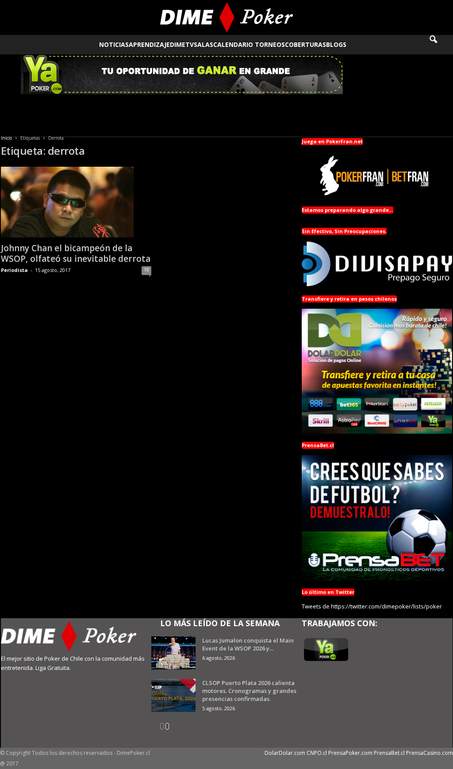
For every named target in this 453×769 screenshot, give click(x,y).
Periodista (14, 270)
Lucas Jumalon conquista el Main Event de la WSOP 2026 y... (248, 644)
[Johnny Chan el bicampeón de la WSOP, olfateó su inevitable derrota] (76, 202)
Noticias (114, 44)
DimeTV (182, 44)
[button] (439, 44)
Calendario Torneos (249, 44)
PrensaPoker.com (350, 753)
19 (146, 269)
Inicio (6, 138)
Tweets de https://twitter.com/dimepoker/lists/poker (372, 606)
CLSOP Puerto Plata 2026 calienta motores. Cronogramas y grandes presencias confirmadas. (249, 691)
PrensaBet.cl (389, 753)
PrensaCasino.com (429, 753)
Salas (203, 44)
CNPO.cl (317, 753)
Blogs (336, 44)
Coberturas (305, 44)
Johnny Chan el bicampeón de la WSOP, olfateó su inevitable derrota (75, 253)
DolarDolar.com (285, 753)
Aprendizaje (149, 44)
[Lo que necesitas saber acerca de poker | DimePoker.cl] (226, 17)
